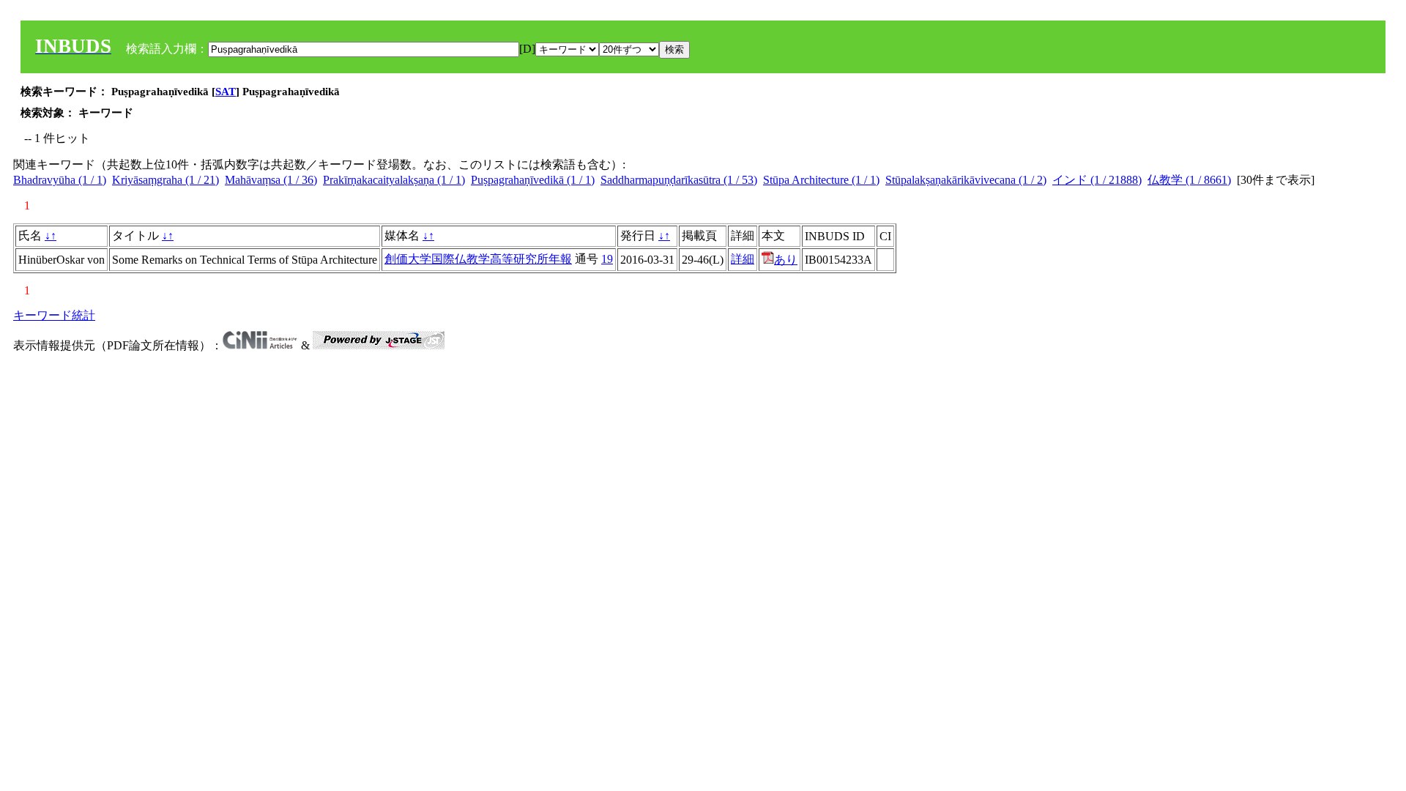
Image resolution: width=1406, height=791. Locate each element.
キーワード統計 (54, 315)
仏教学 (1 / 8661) (1189, 180)
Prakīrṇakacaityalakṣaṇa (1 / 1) (394, 180)
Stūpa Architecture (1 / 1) (821, 180)
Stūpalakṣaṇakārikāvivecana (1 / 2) (965, 180)
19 (607, 259)
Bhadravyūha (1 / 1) (59, 180)
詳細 (742, 259)
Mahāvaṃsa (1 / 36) (271, 180)
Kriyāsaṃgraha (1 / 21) (165, 180)
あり (785, 259)
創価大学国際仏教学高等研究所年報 (478, 259)
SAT (225, 91)
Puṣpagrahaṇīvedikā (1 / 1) (533, 180)
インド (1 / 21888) (1097, 180)
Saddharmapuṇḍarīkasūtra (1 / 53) (678, 180)
